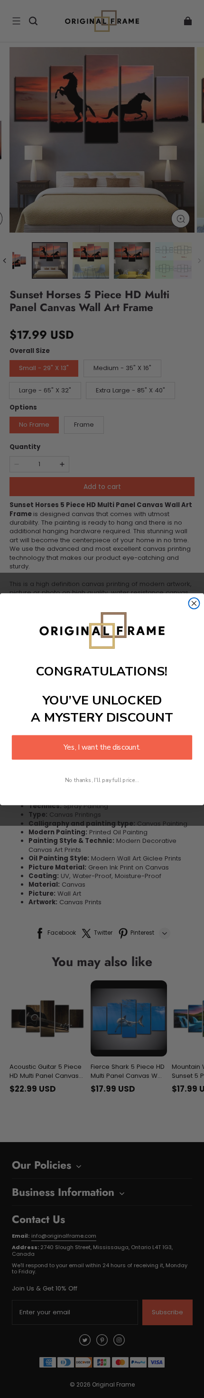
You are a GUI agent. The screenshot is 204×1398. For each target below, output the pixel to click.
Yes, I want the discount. (102, 747)
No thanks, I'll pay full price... (102, 779)
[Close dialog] (194, 603)
